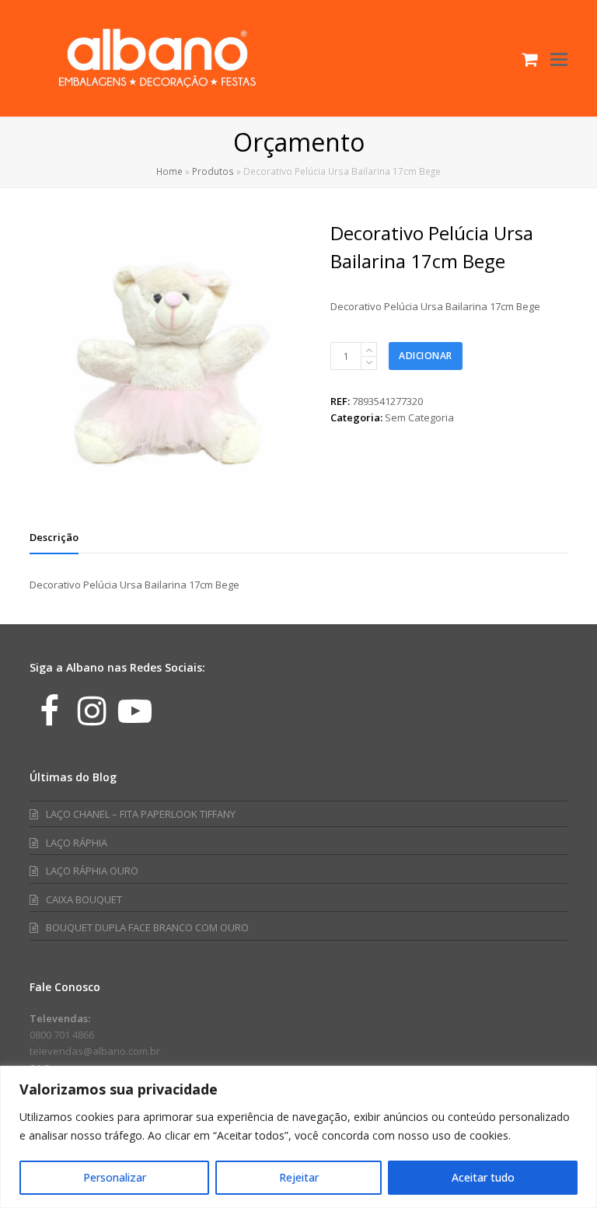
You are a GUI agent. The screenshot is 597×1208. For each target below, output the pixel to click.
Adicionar (425, 355)
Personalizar (114, 1177)
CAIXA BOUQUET (84, 899)
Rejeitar (299, 1177)
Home (169, 171)
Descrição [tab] (54, 537)
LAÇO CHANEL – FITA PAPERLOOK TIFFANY (141, 814)
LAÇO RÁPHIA (76, 843)
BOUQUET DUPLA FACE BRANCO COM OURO (147, 927)
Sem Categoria (419, 417)
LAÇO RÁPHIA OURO (92, 871)
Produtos (213, 171)
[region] (298, 1137)
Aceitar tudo (483, 1177)
